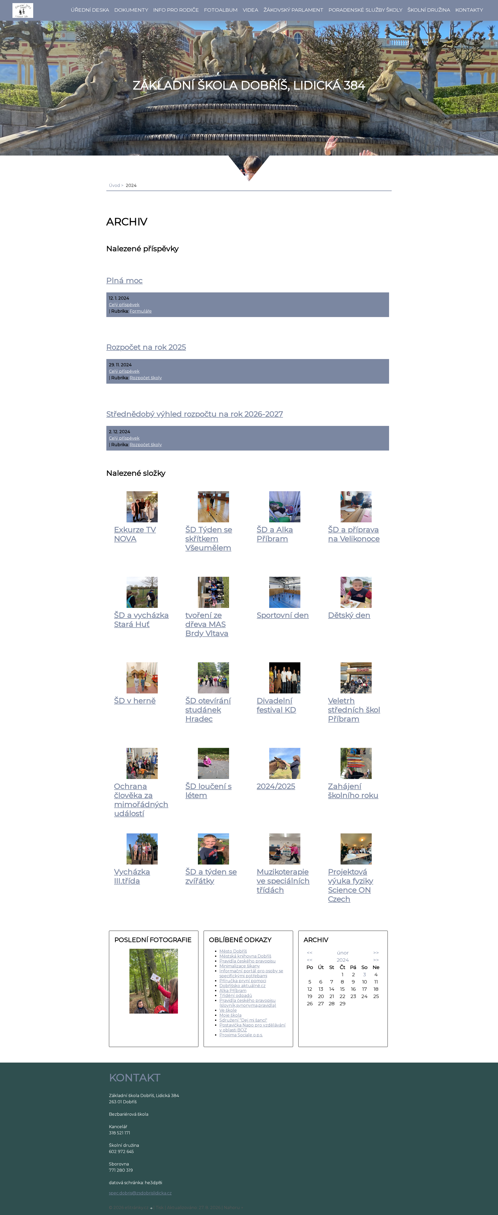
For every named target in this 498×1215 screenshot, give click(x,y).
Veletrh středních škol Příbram (354, 709)
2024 (343, 960)
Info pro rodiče (176, 10)
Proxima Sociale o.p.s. (241, 1035)
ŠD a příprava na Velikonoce (354, 534)
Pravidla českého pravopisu (247, 961)
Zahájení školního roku (353, 791)
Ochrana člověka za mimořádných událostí (141, 800)
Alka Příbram (232, 990)
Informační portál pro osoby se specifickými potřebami (251, 973)
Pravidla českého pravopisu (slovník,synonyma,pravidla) (247, 1003)
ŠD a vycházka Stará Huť (141, 619)
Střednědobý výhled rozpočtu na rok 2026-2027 (194, 413)
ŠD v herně (135, 700)
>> (376, 953)
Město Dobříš (233, 951)
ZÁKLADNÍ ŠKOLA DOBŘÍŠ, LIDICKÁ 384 (249, 85)
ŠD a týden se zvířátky (211, 876)
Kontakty (469, 10)
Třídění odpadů (235, 995)
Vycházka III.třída (132, 876)
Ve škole (228, 1010)
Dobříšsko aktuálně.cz (242, 985)
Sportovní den (283, 615)
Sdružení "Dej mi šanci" (243, 1020)
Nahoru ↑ (234, 1207)
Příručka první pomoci (242, 980)
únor (343, 953)
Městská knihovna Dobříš (245, 956)
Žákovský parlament (293, 10)
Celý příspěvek (124, 304)
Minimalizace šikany (239, 966)
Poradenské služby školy (365, 10)
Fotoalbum (221, 10)
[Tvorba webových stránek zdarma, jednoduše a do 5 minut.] (151, 1208)
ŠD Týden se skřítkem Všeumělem (208, 538)
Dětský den (349, 615)
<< (310, 953)
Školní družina (428, 10)
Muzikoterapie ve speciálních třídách (283, 880)
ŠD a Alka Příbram (275, 534)
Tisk (160, 1207)
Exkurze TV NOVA (135, 534)
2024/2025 (276, 786)
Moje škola (230, 1015)
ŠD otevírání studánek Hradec (208, 709)
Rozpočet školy (146, 377)
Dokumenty (131, 10)
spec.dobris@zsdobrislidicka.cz (140, 1193)
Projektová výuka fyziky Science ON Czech (350, 885)
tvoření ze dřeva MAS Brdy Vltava (207, 624)
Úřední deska (90, 10)
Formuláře (141, 311)
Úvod (114, 185)
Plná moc (124, 280)
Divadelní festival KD (276, 705)
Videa (250, 10)
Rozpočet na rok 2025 (146, 347)
